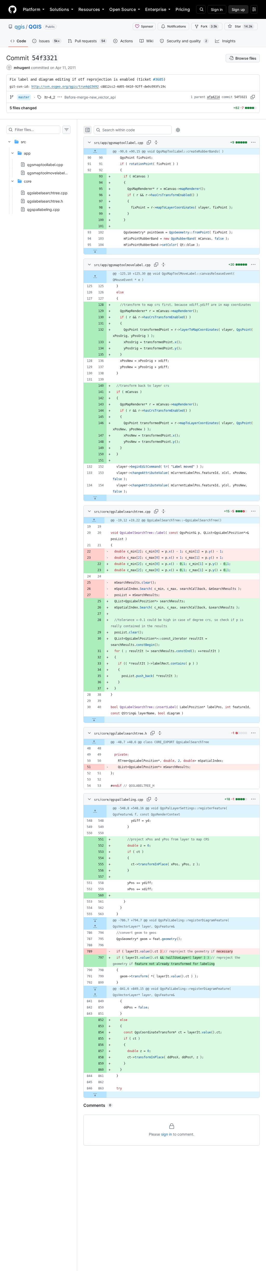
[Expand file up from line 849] (95, 995)
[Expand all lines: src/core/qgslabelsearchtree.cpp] (163, 511)
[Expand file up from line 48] (94, 742)
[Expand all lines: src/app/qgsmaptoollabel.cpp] (156, 142)
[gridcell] (172, 151)
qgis (20, 27)
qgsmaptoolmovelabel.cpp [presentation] (49, 173)
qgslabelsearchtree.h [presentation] (45, 201)
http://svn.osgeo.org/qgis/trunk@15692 (65, 86)
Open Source (122, 9)
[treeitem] (38, 174)
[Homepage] (12, 9)
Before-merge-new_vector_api (90, 97)
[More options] (253, 142)
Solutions (59, 9)
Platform (31, 9)
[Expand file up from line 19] (94, 520)
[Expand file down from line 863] (95, 1095)
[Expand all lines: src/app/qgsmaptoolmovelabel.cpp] (163, 264)
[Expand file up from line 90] (95, 151)
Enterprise (155, 9)
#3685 (158, 79)
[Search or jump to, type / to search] (200, 9)
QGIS (35, 27)
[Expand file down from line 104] (95, 251)
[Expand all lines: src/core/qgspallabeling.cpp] (156, 799)
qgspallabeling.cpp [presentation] (43, 209)
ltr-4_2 (49, 97)
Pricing (183, 9)
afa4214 (213, 97)
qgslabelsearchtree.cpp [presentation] (47, 192)
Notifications (176, 26)
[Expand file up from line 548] (95, 811)
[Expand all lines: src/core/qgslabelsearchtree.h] (159, 733)
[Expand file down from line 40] (94, 719)
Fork (209, 26)
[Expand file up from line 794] (95, 926)
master (23, 97)
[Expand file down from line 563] (95, 920)
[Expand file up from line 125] (95, 277)
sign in (166, 1134)
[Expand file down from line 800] (95, 989)
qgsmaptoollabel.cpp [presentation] (45, 164)
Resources (89, 9)
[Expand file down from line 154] (95, 498)
